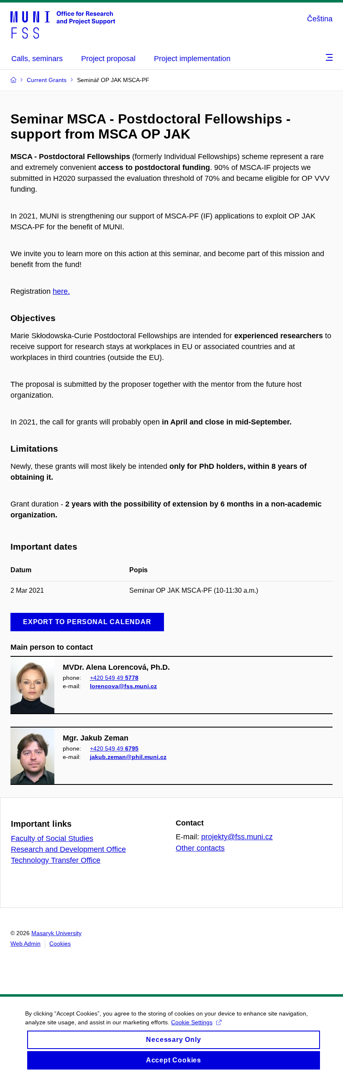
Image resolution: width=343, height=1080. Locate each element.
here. (61, 291)
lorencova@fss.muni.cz (123, 686)
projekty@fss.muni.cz (237, 837)
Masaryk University (56, 933)
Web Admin (25, 943)
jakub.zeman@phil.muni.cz (128, 756)
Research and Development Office (68, 849)
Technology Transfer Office (55, 860)
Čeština (320, 19)
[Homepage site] (62, 24)
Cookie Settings (191, 1022)
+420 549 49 (114, 677)
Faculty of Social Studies (52, 838)
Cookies (60, 943)
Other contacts (200, 848)
